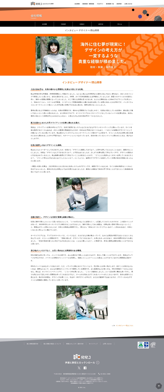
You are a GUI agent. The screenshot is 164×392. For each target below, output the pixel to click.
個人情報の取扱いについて (52, 343)
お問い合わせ (107, 343)
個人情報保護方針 (32, 343)
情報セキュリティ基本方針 (75, 343)
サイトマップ (93, 343)
